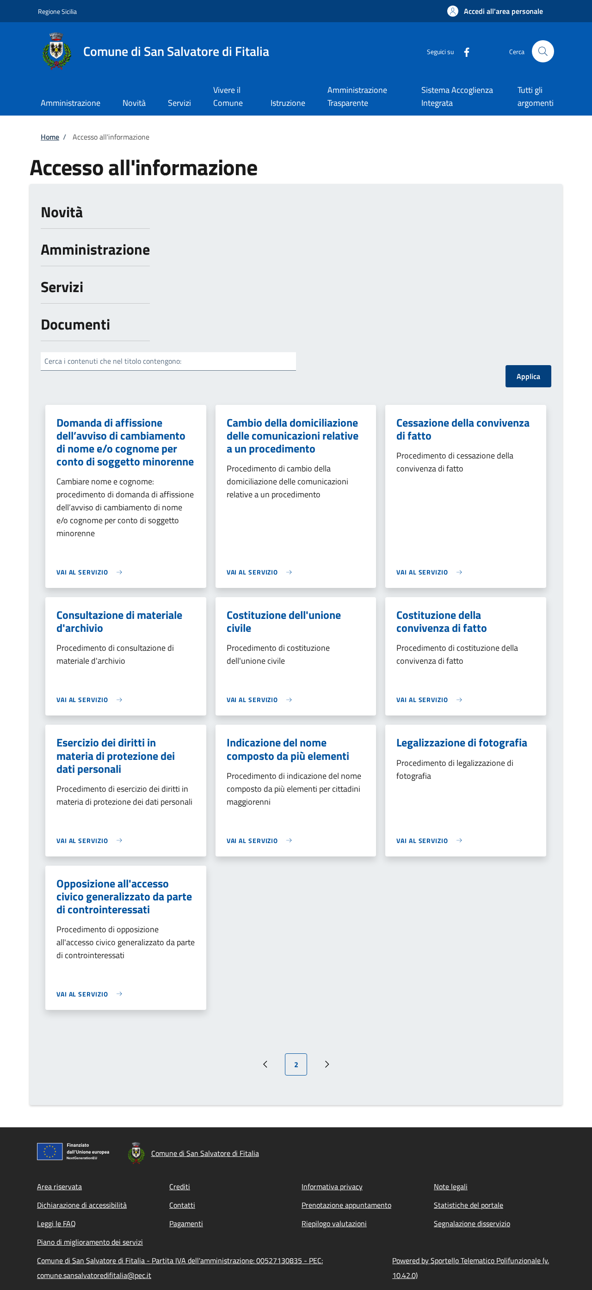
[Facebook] (463, 51)
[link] (91, 572)
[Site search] (543, 51)
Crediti (179, 1186)
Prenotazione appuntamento (346, 1205)
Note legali (451, 1186)
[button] (495, 11)
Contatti (182, 1205)
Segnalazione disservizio (472, 1223)
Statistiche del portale (468, 1205)
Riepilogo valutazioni (334, 1223)
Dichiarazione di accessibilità (82, 1205)
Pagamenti (186, 1223)
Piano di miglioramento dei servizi (90, 1241)
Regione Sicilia (57, 11)
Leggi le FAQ (56, 1223)
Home (50, 136)
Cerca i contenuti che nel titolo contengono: (112, 361)
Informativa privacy (332, 1186)
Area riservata (59, 1186)
